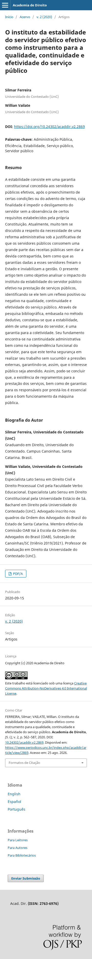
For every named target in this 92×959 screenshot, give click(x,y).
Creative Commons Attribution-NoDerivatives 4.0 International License (46, 688)
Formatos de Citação (24, 762)
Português (16, 809)
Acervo (25, 17)
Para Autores (17, 847)
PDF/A (17, 573)
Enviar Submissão (25, 878)
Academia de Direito (30, 5)
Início (9, 17)
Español (14, 801)
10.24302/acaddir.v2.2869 (24, 742)
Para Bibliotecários (22, 855)
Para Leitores (18, 840)
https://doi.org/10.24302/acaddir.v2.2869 (49, 126)
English (14, 793)
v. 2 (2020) (44, 17)
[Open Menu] (5, 5)
